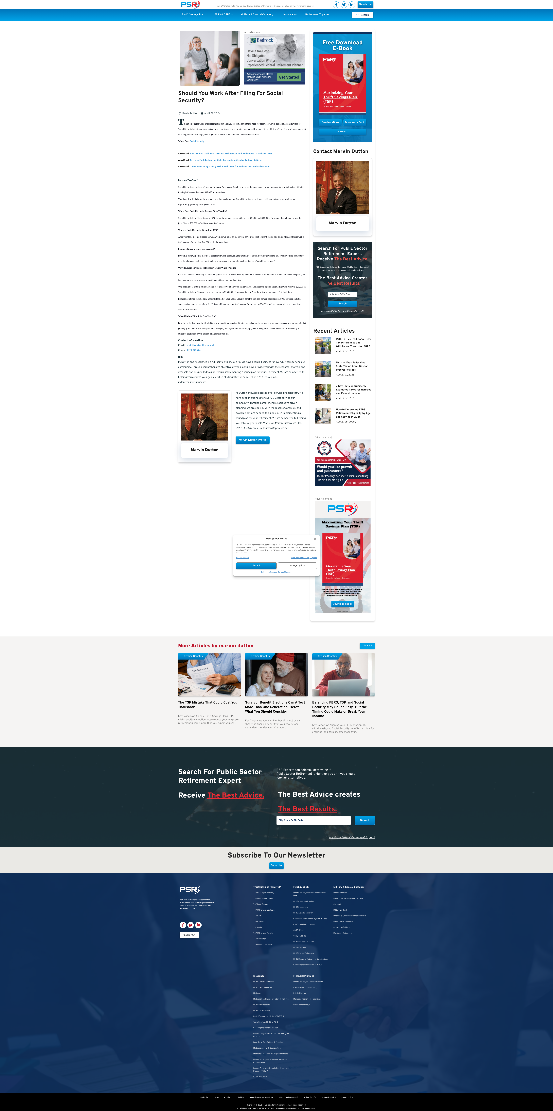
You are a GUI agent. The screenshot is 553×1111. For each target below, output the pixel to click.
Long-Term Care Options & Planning (268, 1042)
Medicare (257, 993)
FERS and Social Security (303, 942)
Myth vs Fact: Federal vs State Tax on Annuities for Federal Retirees (226, 160)
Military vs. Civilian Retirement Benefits (349, 916)
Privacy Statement (285, 572)
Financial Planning (303, 976)
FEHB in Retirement (261, 1010)
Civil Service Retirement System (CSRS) (310, 919)
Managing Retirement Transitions (307, 999)
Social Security (197, 141)
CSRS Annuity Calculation (304, 924)
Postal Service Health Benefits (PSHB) (269, 1016)
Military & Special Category (348, 887)
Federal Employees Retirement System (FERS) (309, 894)
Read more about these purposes (304, 558)
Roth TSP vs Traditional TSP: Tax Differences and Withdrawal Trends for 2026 (231, 153)
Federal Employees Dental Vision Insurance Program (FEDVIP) (271, 1069)
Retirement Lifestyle (301, 1005)
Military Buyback (340, 893)
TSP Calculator (259, 939)
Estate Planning (299, 993)
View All (367, 645)
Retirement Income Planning (305, 987)
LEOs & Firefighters (341, 927)
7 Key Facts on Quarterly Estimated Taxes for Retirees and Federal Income (229, 166)
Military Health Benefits (343, 922)
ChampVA (337, 904)
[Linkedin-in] (352, 4)
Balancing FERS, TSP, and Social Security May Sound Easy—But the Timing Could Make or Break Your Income (339, 709)
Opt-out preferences (269, 572)
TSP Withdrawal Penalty (263, 933)
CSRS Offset (298, 930)
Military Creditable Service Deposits (348, 898)
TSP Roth (257, 916)
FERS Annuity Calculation (303, 901)
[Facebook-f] (336, 4)
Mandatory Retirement (342, 933)
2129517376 (194, 350)
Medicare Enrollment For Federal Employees (271, 999)
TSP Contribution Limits (263, 898)
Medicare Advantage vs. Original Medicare (270, 1054)
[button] (315, 539)
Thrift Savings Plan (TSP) (267, 887)
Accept (256, 565)
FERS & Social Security (303, 913)
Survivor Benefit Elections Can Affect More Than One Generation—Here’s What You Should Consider (275, 707)
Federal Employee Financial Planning (308, 982)
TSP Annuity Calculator (262, 945)
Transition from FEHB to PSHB (266, 1022)
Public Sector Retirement (274, 1105)
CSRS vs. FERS (299, 936)
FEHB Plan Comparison (262, 987)
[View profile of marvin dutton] (204, 440)
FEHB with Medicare (261, 1005)
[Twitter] (344, 4)
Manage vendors (242, 558)
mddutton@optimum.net (200, 345)
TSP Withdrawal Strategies (264, 910)
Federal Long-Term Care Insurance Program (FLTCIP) (271, 1035)
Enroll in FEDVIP (260, 1077)
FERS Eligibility (299, 947)
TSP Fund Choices (260, 904)
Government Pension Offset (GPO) (307, 965)
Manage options (297, 565)
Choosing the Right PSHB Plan (265, 1028)
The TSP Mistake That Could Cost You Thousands (207, 704)
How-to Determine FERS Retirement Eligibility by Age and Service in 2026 (353, 413)
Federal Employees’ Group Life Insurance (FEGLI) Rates (270, 1061)
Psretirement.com (187, 903)
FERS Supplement (300, 907)
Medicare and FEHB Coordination (267, 1048)
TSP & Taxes (258, 922)
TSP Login (257, 927)
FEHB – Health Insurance (263, 982)
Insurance (258, 976)
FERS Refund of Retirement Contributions (310, 959)
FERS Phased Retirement (303, 953)
